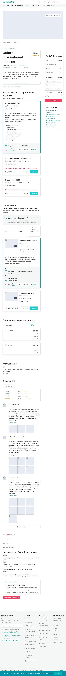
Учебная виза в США (58, 623)
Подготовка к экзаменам (42, 647)
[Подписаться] (20, 626)
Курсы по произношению (29, 652)
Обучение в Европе (44, 630)
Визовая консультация (56, 629)
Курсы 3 (13, 65)
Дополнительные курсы (29, 660)
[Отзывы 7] (13, 519)
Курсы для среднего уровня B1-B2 (30, 636)
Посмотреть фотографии (53, 15)
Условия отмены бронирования (51, 126)
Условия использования (22, 670)
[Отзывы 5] (21, 470)
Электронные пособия (28, 656)
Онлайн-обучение (8, 5)
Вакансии (55, 639)
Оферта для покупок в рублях (36, 670)
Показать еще (21, 527)
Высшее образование (21, 5)
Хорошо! (58, 673)
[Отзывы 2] (21, 429)
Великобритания (7, 42)
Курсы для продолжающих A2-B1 (30, 631)
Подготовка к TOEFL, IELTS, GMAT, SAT (30, 645)
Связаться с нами (57, 642)
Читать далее (13, 422)
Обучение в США (43, 621)
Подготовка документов (42, 642)
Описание (25, 172)
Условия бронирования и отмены (12, 86)
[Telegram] (6, 640)
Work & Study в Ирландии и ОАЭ (57, 619)
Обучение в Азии (43, 633)
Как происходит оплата (52, 114)
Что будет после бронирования (50, 117)
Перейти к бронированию (11, 597)
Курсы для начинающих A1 (29, 626)
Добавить (9, 386)
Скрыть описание (23, 149)
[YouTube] (13, 640)
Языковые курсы (34, 5)
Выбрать (34, 172)
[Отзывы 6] (30, 470)
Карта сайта (4, 670)
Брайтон (16, 42)
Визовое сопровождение (49, 5)
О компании (56, 637)
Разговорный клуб (30, 648)
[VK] (16, 640)
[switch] (34, 231)
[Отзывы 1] (13, 429)
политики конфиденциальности (11, 632)
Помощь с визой (51, 122)
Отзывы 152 (17, 67)
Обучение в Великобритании (43, 624)
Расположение (7, 67)
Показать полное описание (21, 83)
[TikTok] (9, 640)
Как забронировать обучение (51, 111)
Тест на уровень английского (29, 621)
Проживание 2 (23, 65)
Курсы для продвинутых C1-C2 (30, 640)
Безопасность (11, 670)
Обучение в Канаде (44, 628)
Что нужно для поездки (53, 120)
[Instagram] (2, 640)
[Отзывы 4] (13, 470)
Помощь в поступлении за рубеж (43, 637)
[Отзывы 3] (30, 429)
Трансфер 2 (27, 67)
